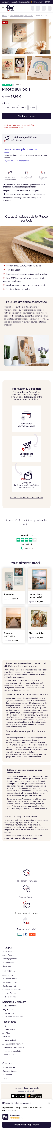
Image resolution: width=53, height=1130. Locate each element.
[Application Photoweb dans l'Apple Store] (18, 1097)
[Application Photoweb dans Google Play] (34, 1097)
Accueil (4, 16)
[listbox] (26, 108)
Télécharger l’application (26, 1124)
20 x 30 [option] (15, 107)
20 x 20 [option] (6, 107)
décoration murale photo (30, 776)
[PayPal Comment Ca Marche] (25, 935)
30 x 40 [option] (23, 107)
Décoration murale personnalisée (21, 16)
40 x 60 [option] (32, 107)
